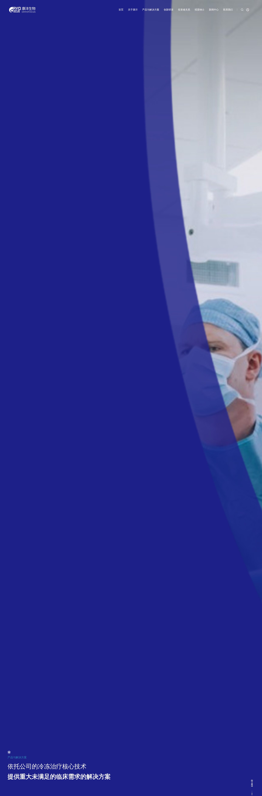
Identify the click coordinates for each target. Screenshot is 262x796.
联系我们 (228, 9)
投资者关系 (184, 9)
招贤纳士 (199, 9)
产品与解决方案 (150, 9)
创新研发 (168, 9)
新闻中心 (214, 9)
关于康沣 (133, 9)
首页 (121, 9)
